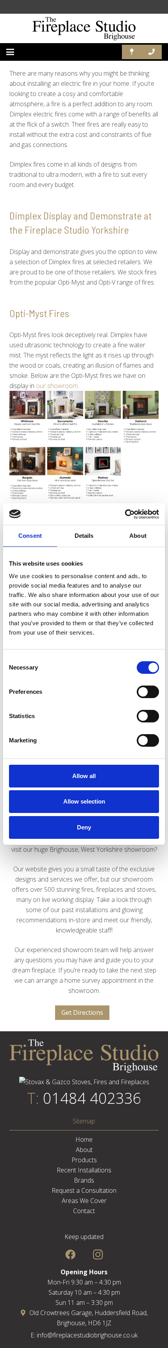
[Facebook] (70, 1254)
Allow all (84, 776)
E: (33, 1335)
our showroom (57, 385)
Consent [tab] (30, 535)
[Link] (84, 28)
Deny (84, 827)
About (84, 1149)
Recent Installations (84, 1170)
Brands (84, 1180)
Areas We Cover (84, 1200)
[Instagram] (98, 1254)
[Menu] (10, 52)
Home (84, 1139)
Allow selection (84, 801)
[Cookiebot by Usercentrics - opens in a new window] (125, 514)
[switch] (148, 692)
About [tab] (138, 535)
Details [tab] (84, 535)
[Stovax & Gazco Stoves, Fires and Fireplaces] (84, 1082)
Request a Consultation (84, 1190)
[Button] (132, 52)
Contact (84, 1210)
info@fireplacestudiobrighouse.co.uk (87, 1335)
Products (84, 1160)
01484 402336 (92, 1098)
